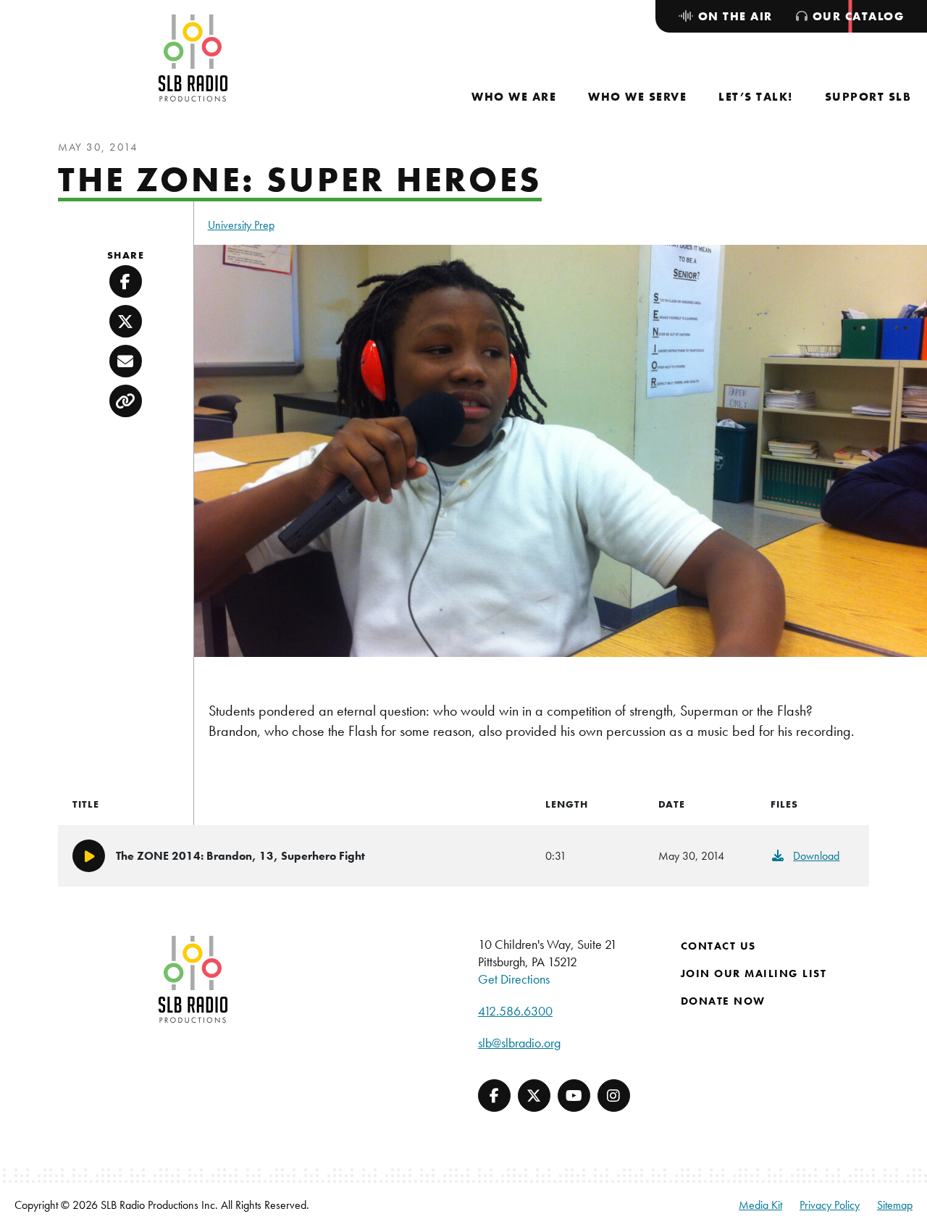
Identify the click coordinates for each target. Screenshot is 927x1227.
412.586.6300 (515, 1010)
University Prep (241, 225)
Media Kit (760, 1205)
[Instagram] (613, 1095)
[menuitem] (514, 97)
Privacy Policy (830, 1205)
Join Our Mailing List (754, 973)
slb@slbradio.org (519, 1042)
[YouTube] (574, 1095)
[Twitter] (534, 1095)
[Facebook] (494, 1095)
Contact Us (718, 946)
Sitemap (895, 1205)
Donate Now (723, 1001)
